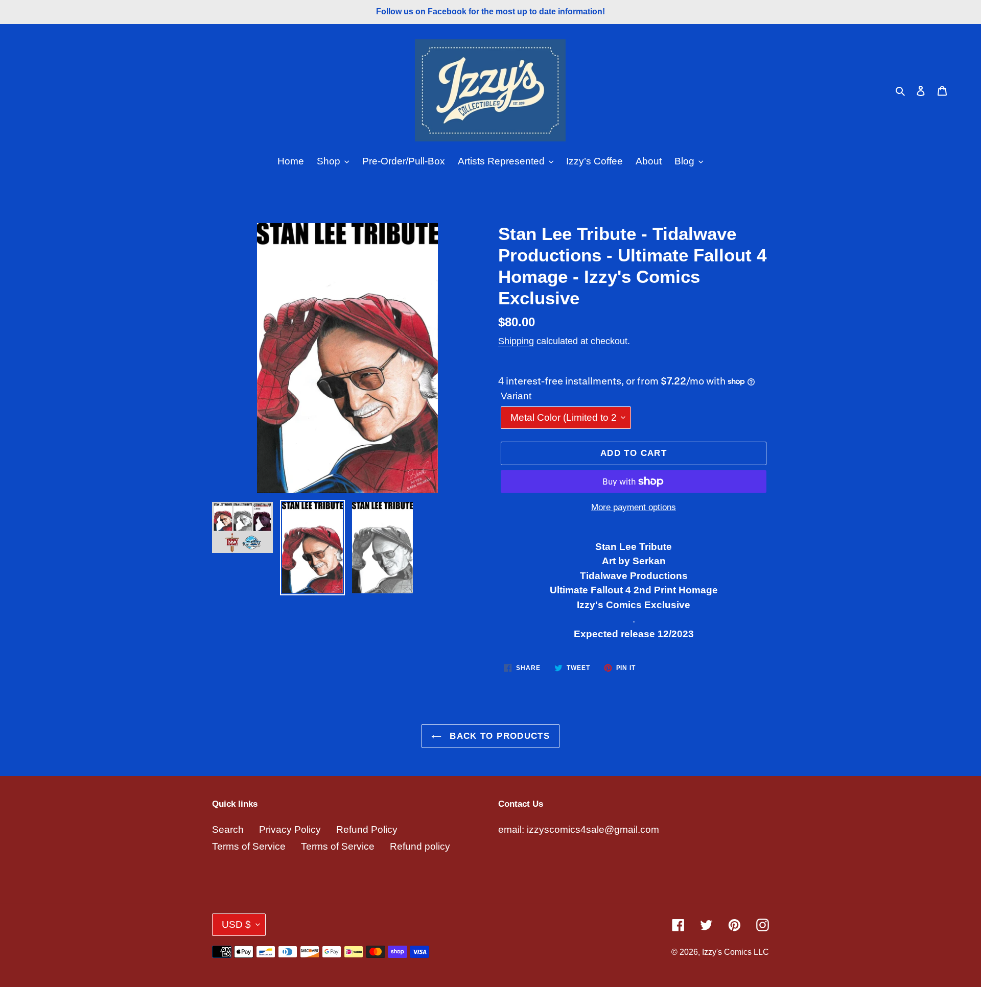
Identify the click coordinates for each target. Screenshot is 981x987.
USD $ (236, 924)
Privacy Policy (290, 829)
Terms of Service (249, 846)
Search (228, 829)
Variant (516, 396)
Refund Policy (367, 829)
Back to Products (498, 736)
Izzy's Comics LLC (735, 952)
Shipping (516, 341)
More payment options (633, 507)
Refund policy (420, 846)
